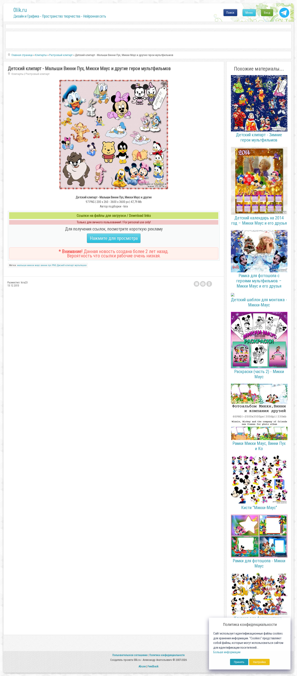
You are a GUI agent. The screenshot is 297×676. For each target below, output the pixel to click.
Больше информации (226, 652)
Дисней (61, 265)
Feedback (153, 666)
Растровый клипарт (38, 74)
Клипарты (17, 74)
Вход (267, 12)
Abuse (142, 666)
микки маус (33, 265)
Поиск (230, 12)
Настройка (259, 662)
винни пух (46, 265)
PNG (54, 265)
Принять (239, 662)
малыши (22, 265)
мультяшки (81, 265)
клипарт (69, 265)
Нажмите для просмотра (114, 238)
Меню (249, 12)
